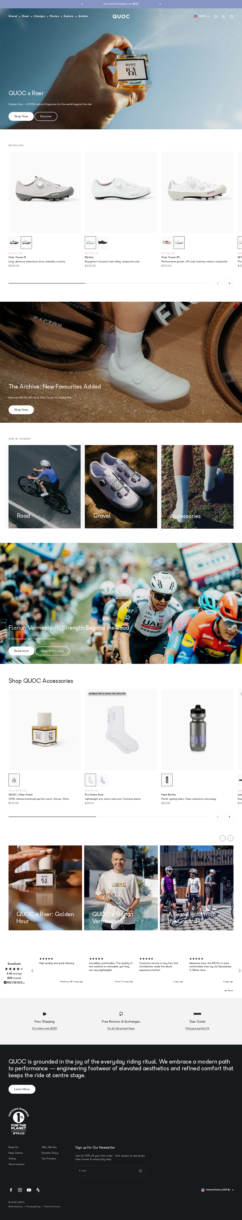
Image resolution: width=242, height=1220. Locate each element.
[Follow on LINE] (38, 1190)
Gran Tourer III (17, 257)
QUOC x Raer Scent (21, 795)
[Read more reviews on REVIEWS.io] (14, 982)
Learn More (22, 1089)
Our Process (49, 1158)
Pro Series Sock (94, 795)
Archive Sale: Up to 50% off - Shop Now (121, 4)
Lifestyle (39, 16)
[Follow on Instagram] (20, 1190)
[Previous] (81, 4)
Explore (69, 16)
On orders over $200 (44, 1028)
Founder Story (50, 1153)
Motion (89, 257)
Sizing (12, 1158)
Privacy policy (33, 1207)
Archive (83, 16)
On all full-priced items (121, 1028)
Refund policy (15, 1207)
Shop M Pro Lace (52, 651)
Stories (54, 16)
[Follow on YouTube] (29, 1190)
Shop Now (21, 116)
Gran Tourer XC (170, 257)
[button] (32, 970)
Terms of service (52, 1207)
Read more (21, 651)
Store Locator (17, 1164)
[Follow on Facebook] (11, 1190)
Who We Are (49, 1147)
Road (25, 16)
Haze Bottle (168, 795)
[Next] (160, 4)
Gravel (13, 16)
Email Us (13, 1147)
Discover (46, 116)
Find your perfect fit (197, 1028)
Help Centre (16, 1153)
